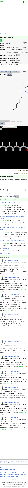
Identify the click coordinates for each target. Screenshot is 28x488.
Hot (6, 466)
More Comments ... (5, 253)
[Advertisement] (14, 18)
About (9, 466)
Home (2, 34)
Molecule (8, 34)
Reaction (24, 461)
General (12, 461)
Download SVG (15, 71)
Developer (8, 472)
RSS (6, 469)
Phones (8, 476)
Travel (13, 476)
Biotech (2, 476)
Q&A (25, 474)
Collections (15, 466)
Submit (17, 196)
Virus (9, 462)
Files (5, 474)
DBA (13, 472)
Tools (2, 462)
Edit (18, 55)
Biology (6, 461)
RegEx (17, 474)
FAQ (21, 466)
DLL (1, 474)
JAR (23, 472)
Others (2, 469)
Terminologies (18, 467)
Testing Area (5, 248)
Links (21, 474)
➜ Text (9, 74)
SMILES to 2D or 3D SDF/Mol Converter (13, 203)
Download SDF (5, 71)
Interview (3, 467)
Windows (18, 472)
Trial (5, 462)
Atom (2, 461)
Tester (2, 472)
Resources (10, 467)
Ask (13, 469)
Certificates (10, 474)
